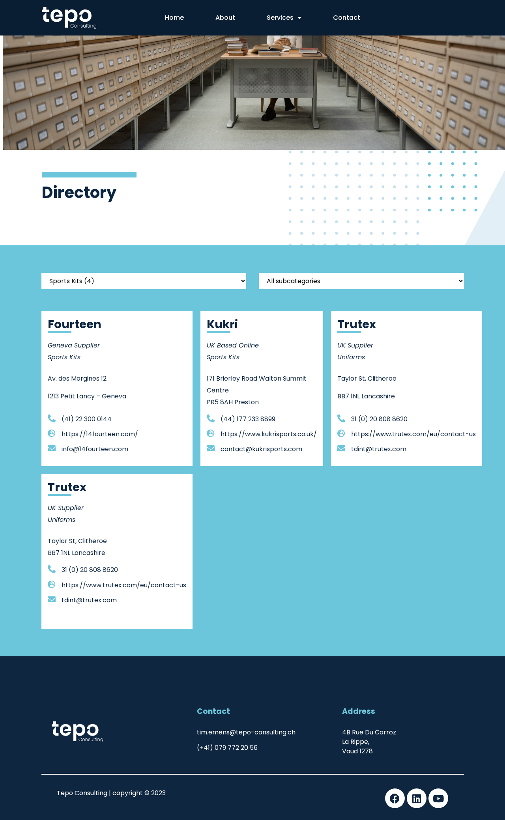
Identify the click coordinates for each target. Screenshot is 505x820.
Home (174, 17)
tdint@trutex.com (378, 449)
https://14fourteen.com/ (100, 434)
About (225, 17)
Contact (346, 17)
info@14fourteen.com (95, 449)
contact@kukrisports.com (261, 449)
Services (280, 17)
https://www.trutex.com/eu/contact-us (413, 434)
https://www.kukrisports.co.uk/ (269, 434)
